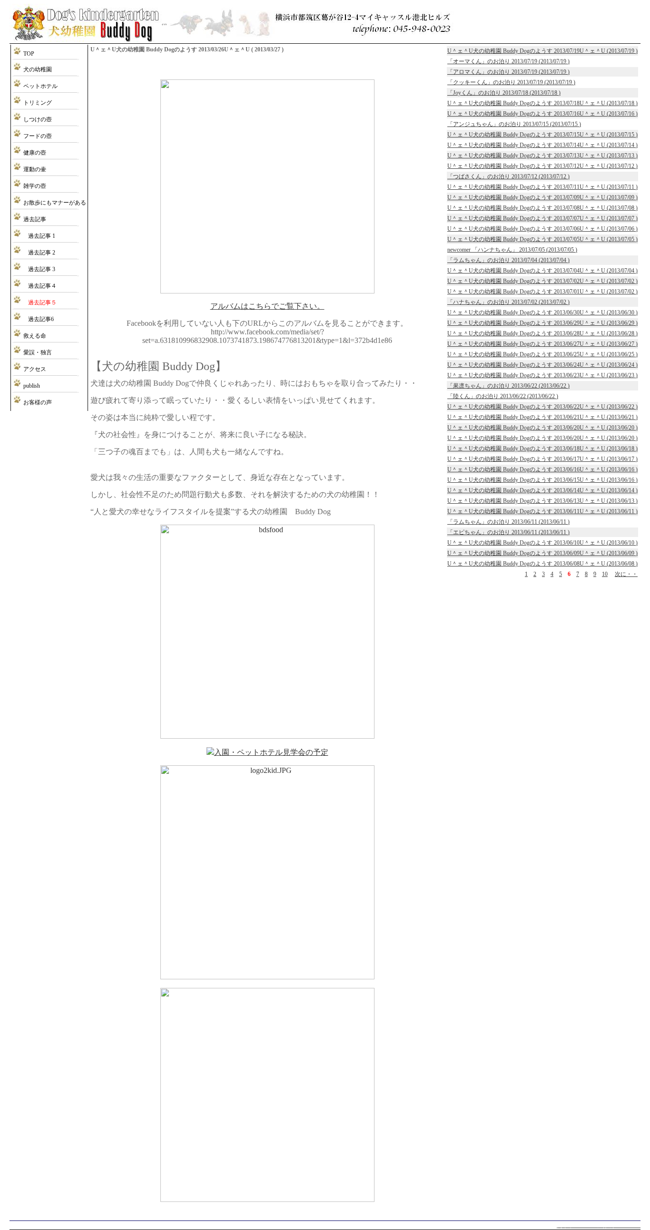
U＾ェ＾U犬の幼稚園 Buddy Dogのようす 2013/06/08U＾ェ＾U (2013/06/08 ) (542, 563)
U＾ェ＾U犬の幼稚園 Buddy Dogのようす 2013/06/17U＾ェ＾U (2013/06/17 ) (542, 459)
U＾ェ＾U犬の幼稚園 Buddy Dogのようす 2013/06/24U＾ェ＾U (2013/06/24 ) (542, 364)
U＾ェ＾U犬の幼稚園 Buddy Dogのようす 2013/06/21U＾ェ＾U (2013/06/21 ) (542, 417)
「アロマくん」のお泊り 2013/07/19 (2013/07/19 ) (508, 71)
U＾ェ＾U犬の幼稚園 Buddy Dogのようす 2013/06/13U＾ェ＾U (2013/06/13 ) (542, 501)
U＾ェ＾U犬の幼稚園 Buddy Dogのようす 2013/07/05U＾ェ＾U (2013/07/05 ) (542, 239)
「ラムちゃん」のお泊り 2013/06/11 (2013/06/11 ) (508, 521)
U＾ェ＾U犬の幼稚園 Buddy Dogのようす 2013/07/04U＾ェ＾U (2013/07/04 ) (542, 270)
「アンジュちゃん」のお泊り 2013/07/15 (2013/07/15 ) (514, 124)
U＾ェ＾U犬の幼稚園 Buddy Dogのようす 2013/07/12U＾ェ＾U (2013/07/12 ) (542, 166)
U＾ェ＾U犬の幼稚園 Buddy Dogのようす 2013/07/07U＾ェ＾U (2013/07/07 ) (542, 218)
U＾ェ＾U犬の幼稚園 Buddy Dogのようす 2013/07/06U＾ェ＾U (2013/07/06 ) (542, 228)
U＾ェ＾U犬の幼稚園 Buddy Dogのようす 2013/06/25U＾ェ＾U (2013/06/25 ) (542, 354)
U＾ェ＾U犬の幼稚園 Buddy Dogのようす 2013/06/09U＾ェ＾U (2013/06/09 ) (542, 553)
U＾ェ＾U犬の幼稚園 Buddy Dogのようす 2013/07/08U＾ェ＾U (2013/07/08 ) (542, 208)
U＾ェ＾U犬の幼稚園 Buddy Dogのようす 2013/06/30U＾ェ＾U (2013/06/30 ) (542, 312)
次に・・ (626, 574)
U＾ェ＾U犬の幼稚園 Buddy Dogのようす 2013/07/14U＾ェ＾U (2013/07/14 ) (542, 145)
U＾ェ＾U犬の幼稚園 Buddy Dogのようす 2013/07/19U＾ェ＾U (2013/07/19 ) (542, 51)
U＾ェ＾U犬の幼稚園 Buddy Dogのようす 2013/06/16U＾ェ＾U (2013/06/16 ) (542, 469)
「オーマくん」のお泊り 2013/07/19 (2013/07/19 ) (508, 61)
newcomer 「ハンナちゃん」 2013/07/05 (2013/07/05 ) (512, 249)
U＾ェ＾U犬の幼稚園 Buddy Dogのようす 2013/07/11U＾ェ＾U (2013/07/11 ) (542, 187)
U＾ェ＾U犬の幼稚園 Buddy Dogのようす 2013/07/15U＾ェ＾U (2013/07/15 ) (542, 134)
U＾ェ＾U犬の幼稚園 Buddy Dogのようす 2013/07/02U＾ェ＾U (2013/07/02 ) (542, 281)
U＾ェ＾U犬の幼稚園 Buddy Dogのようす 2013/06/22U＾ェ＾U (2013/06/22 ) (542, 406)
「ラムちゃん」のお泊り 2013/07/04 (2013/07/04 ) (508, 260)
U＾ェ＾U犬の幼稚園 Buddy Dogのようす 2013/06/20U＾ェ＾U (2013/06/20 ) (542, 427)
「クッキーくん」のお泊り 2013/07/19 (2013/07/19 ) (511, 82)
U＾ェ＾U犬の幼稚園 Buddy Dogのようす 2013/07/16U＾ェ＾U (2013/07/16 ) (542, 113)
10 (605, 574)
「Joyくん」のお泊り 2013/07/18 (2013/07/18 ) (504, 92)
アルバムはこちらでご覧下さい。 (267, 306)
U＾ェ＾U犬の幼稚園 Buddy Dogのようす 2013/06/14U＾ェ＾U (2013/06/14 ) (542, 490)
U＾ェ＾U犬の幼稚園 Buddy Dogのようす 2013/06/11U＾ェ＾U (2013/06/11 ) (542, 511)
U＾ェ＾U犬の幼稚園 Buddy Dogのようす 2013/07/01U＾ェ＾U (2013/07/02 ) (542, 291)
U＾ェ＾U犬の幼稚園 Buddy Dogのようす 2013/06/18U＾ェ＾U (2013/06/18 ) (542, 448)
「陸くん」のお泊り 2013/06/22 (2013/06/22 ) (502, 396)
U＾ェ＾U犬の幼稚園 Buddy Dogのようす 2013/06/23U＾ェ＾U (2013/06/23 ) (542, 375)
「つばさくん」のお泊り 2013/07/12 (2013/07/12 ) (508, 176)
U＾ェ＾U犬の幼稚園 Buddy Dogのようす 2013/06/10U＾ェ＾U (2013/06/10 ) (542, 542)
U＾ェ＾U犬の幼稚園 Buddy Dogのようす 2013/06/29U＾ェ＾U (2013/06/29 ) (542, 323)
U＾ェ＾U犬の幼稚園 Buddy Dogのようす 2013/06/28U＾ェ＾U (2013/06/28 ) (542, 333)
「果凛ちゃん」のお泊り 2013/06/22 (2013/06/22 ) (508, 385)
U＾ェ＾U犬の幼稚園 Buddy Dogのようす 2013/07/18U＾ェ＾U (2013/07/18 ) (542, 103)
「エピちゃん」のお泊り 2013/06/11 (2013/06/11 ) (508, 532)
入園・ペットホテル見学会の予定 (271, 752)
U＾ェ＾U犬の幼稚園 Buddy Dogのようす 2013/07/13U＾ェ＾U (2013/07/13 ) (542, 155)
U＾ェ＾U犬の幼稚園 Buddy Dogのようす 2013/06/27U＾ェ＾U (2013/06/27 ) (542, 344)
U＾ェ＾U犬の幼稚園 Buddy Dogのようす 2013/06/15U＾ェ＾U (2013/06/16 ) (542, 480)
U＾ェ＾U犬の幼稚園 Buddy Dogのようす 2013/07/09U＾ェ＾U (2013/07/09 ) (542, 197)
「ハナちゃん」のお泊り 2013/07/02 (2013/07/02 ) (508, 302)
